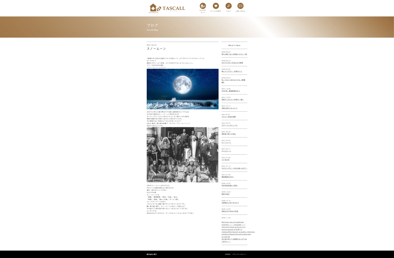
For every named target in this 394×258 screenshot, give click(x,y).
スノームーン (226, 142)
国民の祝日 (226, 194)
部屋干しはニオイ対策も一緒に (233, 99)
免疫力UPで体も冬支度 (230, 211)
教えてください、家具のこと (232, 71)
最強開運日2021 (228, 177)
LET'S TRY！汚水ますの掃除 (232, 62)
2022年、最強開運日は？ (231, 91)
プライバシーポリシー (239, 254)
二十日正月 (226, 159)
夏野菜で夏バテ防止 (229, 134)
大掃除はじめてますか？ (230, 202)
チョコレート (226, 151)
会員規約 (227, 254)
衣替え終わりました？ (229, 108)
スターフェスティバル (229, 125)
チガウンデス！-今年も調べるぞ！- (234, 168)
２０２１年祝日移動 (229, 116)
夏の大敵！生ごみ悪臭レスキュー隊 (234, 54)
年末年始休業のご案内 (229, 185)
